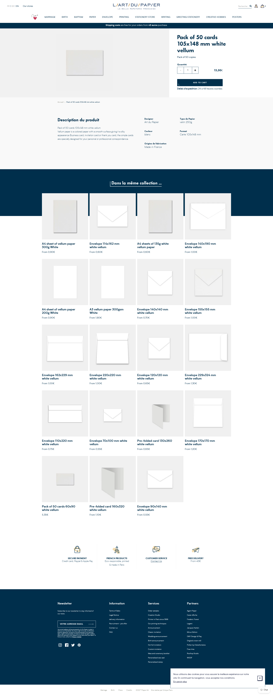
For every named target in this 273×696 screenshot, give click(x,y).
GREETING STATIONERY (188, 17)
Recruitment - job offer (118, 624)
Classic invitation (154, 632)
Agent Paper (192, 611)
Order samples (153, 611)
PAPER (92, 17)
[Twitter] (72, 645)
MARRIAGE (50, 17)
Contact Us (156, 561)
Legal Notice (114, 615)
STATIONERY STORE (145, 17)
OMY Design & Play (194, 636)
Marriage (104, 690)
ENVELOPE (107, 17)
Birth (113, 690)
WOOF (189, 658)
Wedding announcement (157, 636)
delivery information (117, 619)
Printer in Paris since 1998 (158, 619)
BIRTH (65, 17)
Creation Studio (154, 615)
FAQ (110, 632)
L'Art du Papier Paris (136, 6)
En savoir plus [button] (180, 682)
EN (17, 6)
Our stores (28, 6)
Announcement (154, 628)
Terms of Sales (114, 611)
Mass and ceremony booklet (158, 653)
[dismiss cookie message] (259, 678)
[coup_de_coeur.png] (34, 17)
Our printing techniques (157, 624)
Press (120, 690)
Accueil (61, 102)
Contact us (113, 628)
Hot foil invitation (154, 645)
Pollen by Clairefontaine (196, 645)
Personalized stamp (155, 662)
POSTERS (237, 17)
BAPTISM (78, 17)
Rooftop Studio (193, 653)
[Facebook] (66, 645)
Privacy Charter (76, 637)
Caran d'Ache (192, 615)
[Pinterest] (79, 645)
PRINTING (124, 17)
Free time (190, 649)
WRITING (165, 17)
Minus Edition (192, 632)
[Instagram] (60, 645)
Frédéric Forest (193, 619)
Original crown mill (194, 641)
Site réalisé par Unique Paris (161, 690)
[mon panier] (262, 6)
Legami (189, 624)
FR (8, 6)
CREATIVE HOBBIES (216, 17)
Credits (129, 690)
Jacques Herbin (193, 628)
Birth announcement (156, 641)
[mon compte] (256, 6)
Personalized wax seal (156, 658)
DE (13, 6)
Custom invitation (155, 649)
